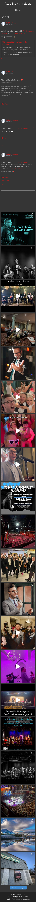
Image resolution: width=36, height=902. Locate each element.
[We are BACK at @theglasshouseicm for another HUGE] (18, 228)
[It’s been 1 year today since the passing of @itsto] (18, 464)
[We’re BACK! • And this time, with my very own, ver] (18, 498)
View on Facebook (5, 58)
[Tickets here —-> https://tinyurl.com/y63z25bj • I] (18, 733)
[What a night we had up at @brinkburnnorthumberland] (18, 666)
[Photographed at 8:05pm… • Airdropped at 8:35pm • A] (18, 363)
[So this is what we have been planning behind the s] (18, 834)
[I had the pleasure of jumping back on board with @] (18, 430)
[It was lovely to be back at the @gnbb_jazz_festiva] (18, 700)
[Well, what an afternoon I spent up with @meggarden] (18, 397)
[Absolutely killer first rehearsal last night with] (18, 329)
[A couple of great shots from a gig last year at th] (18, 599)
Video (7, 138)
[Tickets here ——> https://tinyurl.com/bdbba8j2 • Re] (18, 868)
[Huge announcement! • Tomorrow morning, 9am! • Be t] (18, 531)
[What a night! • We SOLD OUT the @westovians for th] (18, 262)
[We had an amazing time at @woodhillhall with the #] (18, 296)
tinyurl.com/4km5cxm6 (25, 128)
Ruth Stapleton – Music (19, 33)
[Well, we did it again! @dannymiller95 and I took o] (18, 767)
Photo (7, 104)
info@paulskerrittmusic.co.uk (20, 899)
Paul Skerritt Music (18, 3)
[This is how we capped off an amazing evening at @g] (18, 632)
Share (2, 63)
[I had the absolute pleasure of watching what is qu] (18, 801)
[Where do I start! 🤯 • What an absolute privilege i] (18, 565)
